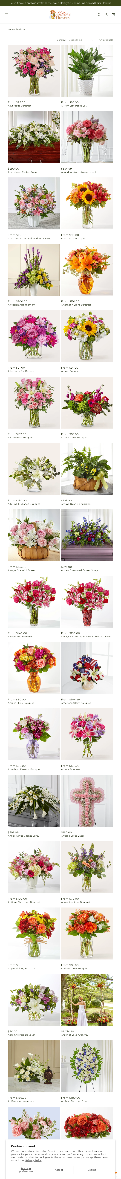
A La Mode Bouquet (19, 105)
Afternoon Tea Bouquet (22, 371)
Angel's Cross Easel (72, 835)
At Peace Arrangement (21, 1101)
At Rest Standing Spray (75, 1101)
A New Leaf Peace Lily (74, 105)
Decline (91, 1169)
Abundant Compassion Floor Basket (29, 238)
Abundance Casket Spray (22, 172)
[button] (6, 14)
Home (11, 29)
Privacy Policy (33, 1160)
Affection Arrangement (21, 304)
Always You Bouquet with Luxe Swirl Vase (85, 636)
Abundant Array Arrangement (78, 172)
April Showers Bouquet (21, 1034)
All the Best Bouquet (20, 437)
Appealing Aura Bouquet (75, 902)
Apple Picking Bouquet (21, 968)
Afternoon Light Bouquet (76, 304)
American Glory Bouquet (76, 703)
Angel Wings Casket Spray (23, 835)
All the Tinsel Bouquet (74, 437)
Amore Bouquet (70, 769)
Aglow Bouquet (70, 371)
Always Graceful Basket (22, 570)
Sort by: (61, 39)
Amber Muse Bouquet (21, 703)
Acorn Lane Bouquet (73, 238)
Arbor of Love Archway (74, 1034)
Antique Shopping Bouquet (24, 902)
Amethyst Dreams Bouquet (24, 769)
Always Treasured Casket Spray (79, 570)
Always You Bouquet (20, 636)
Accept (59, 1169)
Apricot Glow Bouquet (74, 968)
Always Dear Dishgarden (75, 504)
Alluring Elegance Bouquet (24, 504)
